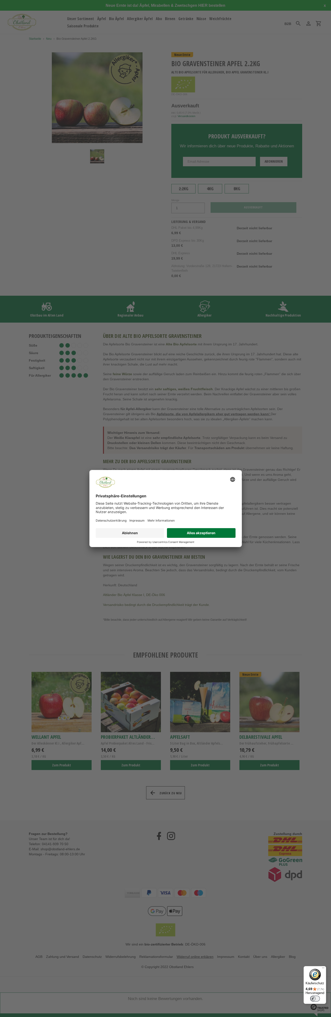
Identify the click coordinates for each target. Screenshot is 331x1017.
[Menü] (323, 969)
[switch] (315, 998)
